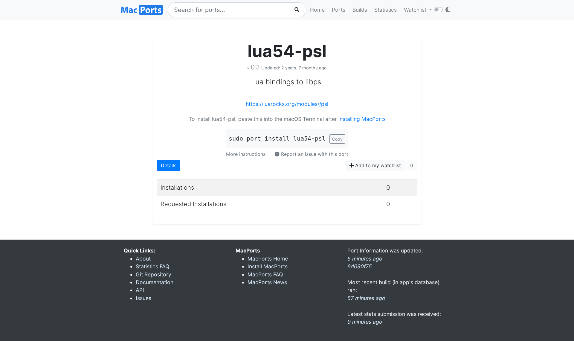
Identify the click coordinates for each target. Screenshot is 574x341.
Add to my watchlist (377, 165)
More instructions (245, 154)
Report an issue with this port (314, 154)
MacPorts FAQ (265, 274)
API (140, 290)
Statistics (385, 10)
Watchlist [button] (416, 10)
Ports (338, 10)
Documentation (154, 282)
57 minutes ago (366, 298)
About (143, 258)
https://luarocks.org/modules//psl (287, 104)
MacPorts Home (268, 258)
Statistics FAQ (152, 266)
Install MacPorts (268, 266)
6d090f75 (359, 266)
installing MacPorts (362, 119)
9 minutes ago (364, 322)
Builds (359, 10)
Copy (337, 138)
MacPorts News (267, 282)
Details (168, 165)
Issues (143, 298)
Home (317, 10)
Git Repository (153, 274)
